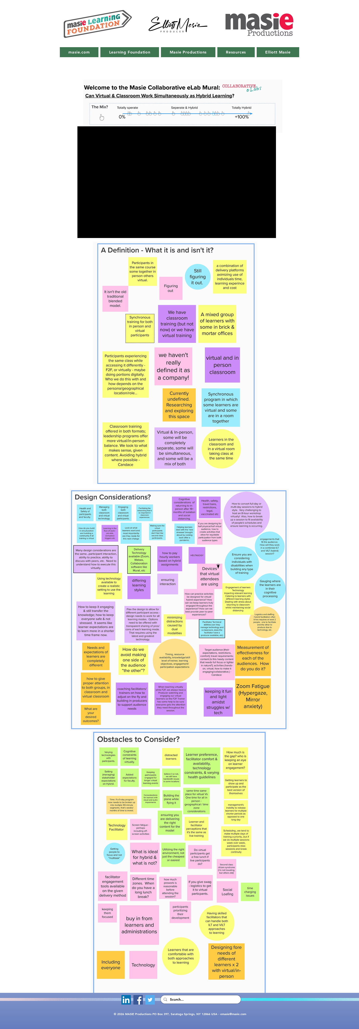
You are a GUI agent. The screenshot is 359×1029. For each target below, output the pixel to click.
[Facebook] (138, 1000)
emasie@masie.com (233, 1014)
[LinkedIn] (126, 1000)
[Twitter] (150, 1000)
